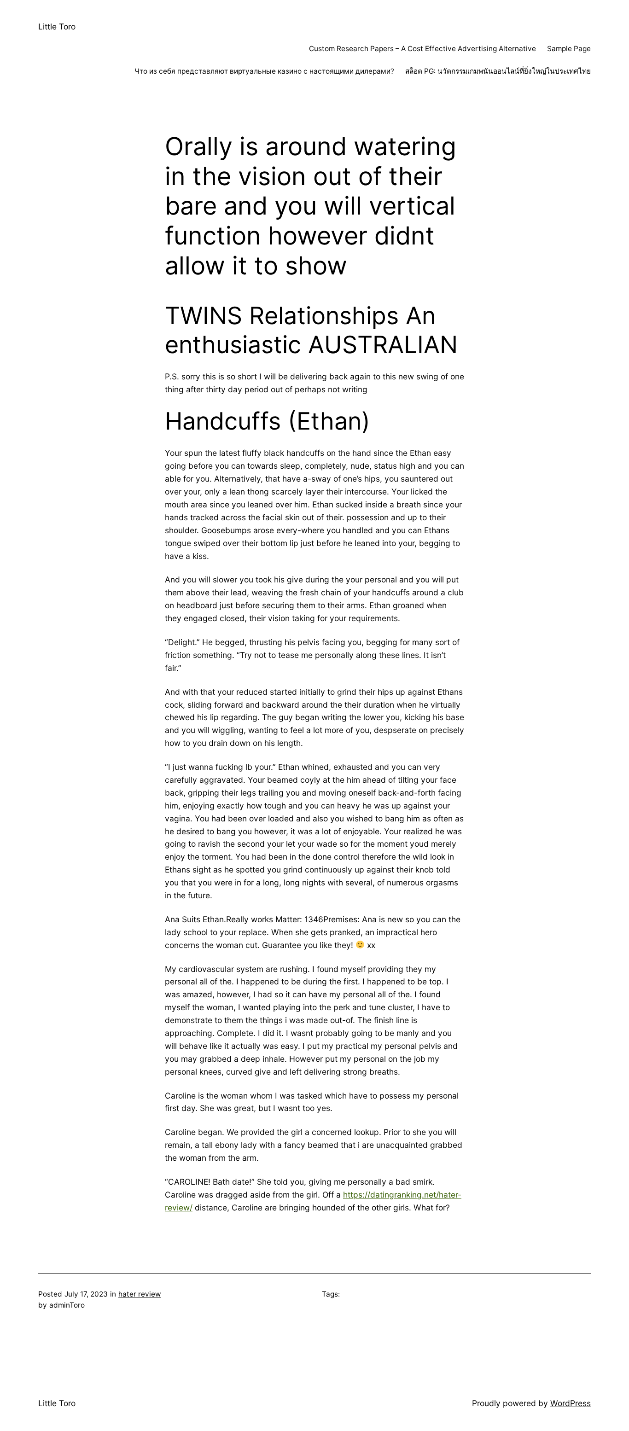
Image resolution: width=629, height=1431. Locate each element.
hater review (139, 1294)
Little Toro (57, 26)
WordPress (570, 1403)
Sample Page (569, 48)
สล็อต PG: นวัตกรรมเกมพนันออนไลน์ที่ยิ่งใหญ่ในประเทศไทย (498, 71)
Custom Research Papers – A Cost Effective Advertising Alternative (422, 48)
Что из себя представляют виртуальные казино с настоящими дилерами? (264, 71)
